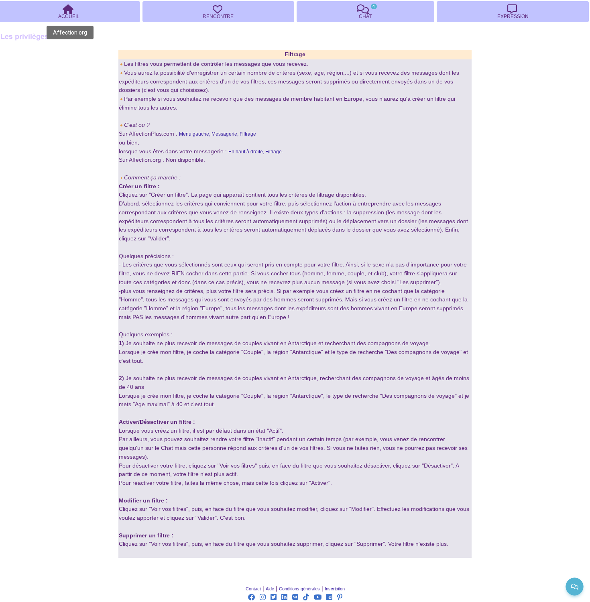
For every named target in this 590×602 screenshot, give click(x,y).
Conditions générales (299, 588)
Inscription (335, 588)
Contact (253, 588)
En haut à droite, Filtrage (255, 151)
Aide (270, 588)
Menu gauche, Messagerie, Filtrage (217, 134)
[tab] (218, 11)
